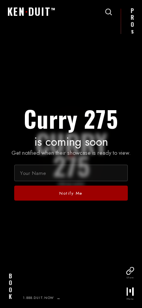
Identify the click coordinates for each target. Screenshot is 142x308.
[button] (33, 12)
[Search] (108, 12)
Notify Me (71, 193)
